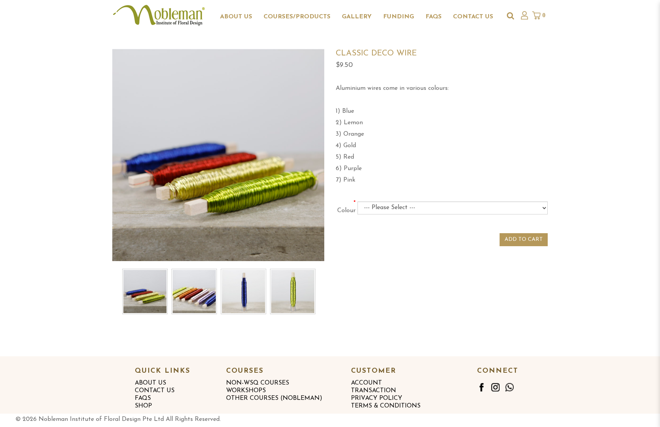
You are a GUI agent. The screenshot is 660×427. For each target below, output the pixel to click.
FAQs (143, 398)
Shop (143, 406)
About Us (150, 383)
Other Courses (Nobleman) (274, 398)
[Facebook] (481, 387)
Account (366, 383)
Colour (346, 211)
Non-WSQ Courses (257, 383)
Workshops (246, 391)
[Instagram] (495, 387)
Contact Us (155, 391)
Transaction (373, 391)
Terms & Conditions (386, 406)
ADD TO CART (524, 239)
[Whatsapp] (509, 387)
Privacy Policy (376, 398)
